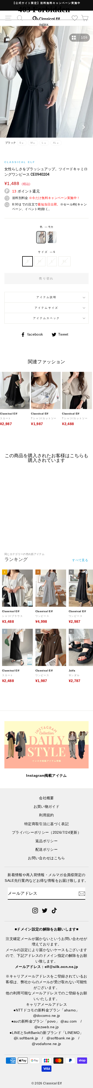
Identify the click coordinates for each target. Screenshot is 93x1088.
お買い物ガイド (46, 807)
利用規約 (46, 815)
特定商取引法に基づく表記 (46, 824)
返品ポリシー (46, 841)
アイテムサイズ (46, 308)
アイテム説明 (46, 297)
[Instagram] (35, 910)
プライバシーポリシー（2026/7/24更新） (46, 832)
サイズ (46, 251)
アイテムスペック (46, 318)
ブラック (52, 237)
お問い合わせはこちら (46, 858)
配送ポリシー (46, 850)
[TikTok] (54, 910)
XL (64, 261)
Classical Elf (19, 162)
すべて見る (80, 560)
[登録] (82, 894)
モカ (41, 237)
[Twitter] (45, 910)
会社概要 (46, 798)
